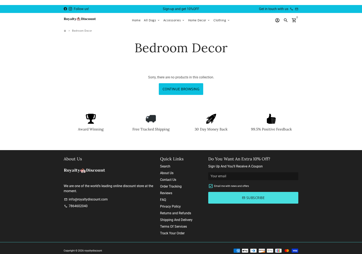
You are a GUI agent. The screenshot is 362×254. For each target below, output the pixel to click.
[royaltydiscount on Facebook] (65, 9)
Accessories (174, 20)
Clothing (221, 20)
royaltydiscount (93, 250)
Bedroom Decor (82, 30)
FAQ (163, 200)
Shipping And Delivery (176, 220)
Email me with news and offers (231, 186)
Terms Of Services (173, 226)
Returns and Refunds (175, 213)
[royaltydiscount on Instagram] (70, 9)
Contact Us (168, 180)
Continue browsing (181, 89)
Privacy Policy (170, 206)
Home (136, 20)
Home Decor (199, 20)
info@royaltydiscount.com (86, 199)
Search (165, 166)
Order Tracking (171, 186)
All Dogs (152, 20)
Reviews (166, 193)
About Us (166, 173)
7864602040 (76, 206)
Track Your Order (172, 233)
